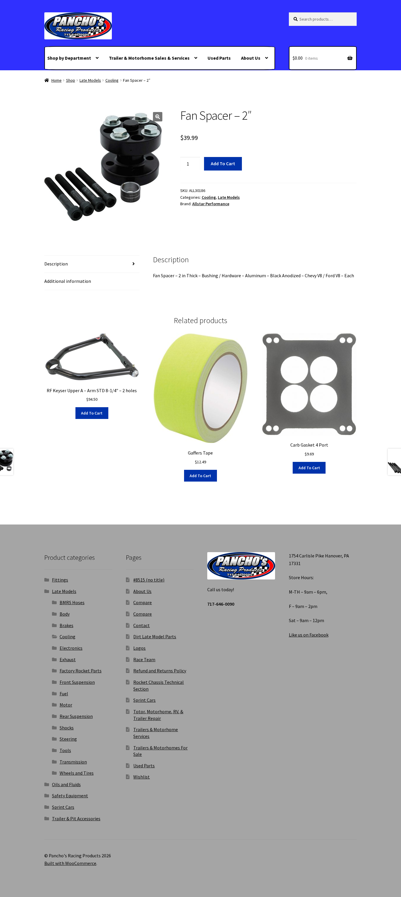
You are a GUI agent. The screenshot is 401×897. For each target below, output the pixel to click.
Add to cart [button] (91, 413)
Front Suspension (77, 682)
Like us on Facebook (308, 635)
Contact (141, 625)
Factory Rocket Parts (81, 671)
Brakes (66, 625)
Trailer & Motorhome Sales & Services (149, 58)
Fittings (60, 580)
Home (56, 80)
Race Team (144, 659)
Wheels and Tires (77, 773)
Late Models (90, 80)
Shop (70, 80)
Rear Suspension (76, 716)
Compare (142, 602)
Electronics (71, 648)
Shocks (67, 728)
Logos (139, 648)
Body (65, 614)
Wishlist (141, 777)
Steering (68, 739)
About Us (250, 58)
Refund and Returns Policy (159, 671)
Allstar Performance (210, 203)
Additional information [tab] (67, 281)
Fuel (64, 693)
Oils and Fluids (66, 784)
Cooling (112, 80)
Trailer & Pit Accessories (76, 818)
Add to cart (223, 163)
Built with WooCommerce (70, 863)
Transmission (73, 762)
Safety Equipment (70, 796)
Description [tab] (56, 264)
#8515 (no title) (148, 580)
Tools (65, 750)
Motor (66, 705)
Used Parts (219, 58)
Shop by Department (69, 58)
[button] (157, 116)
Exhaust (68, 659)
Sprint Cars (63, 807)
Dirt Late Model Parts (154, 636)
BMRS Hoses (72, 602)
